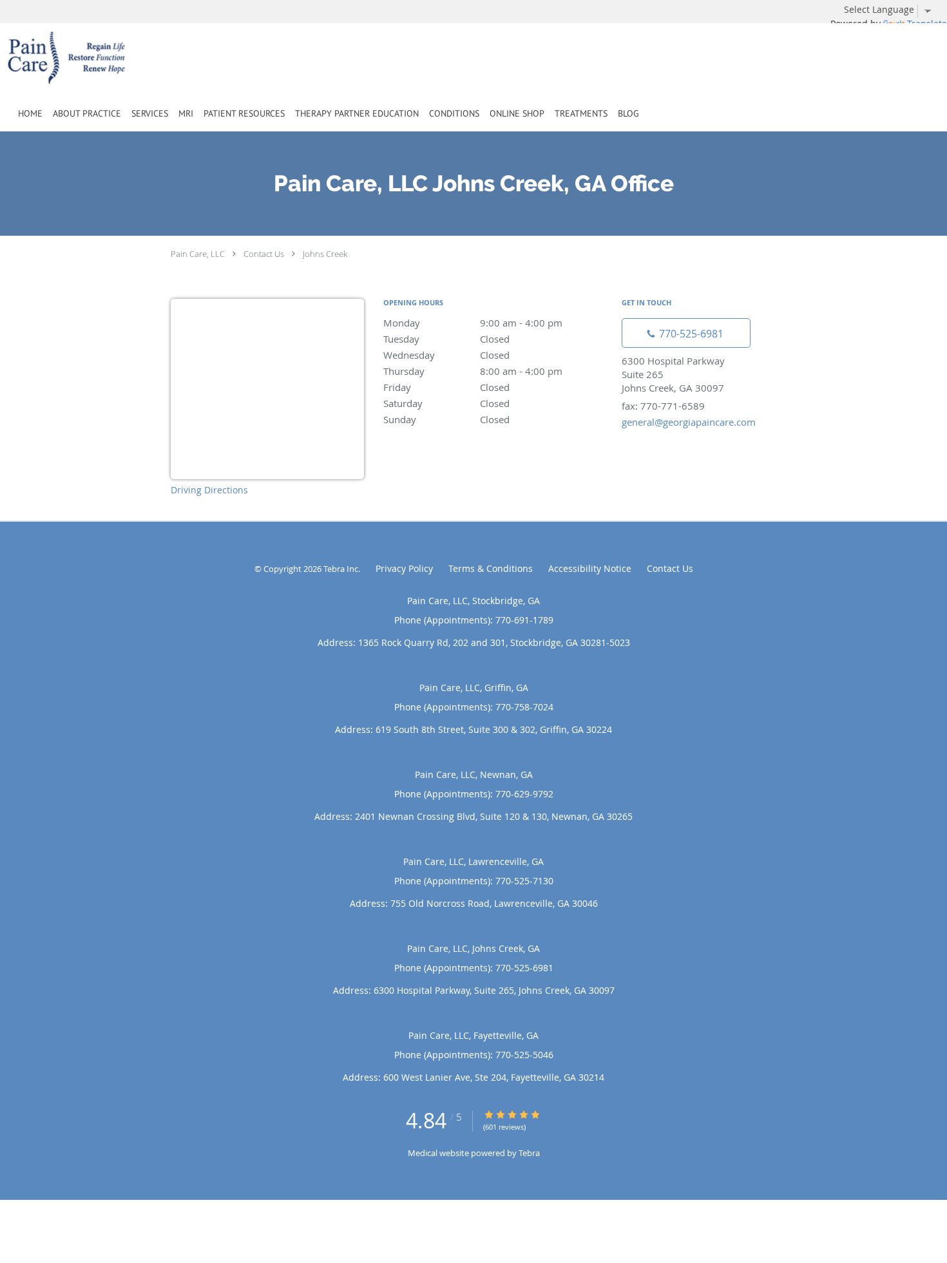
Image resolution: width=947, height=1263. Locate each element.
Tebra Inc (340, 569)
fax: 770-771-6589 (663, 405)
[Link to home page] (101, 58)
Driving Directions (209, 490)
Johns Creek (325, 254)
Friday (446, 387)
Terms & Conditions (490, 568)
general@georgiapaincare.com (689, 421)
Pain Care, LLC (198, 254)
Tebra (529, 1153)
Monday (472, 322)
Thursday (472, 371)
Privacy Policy (404, 568)
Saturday (446, 403)
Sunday (446, 419)
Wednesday (446, 354)
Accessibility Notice (589, 568)
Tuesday (446, 338)
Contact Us (264, 254)
